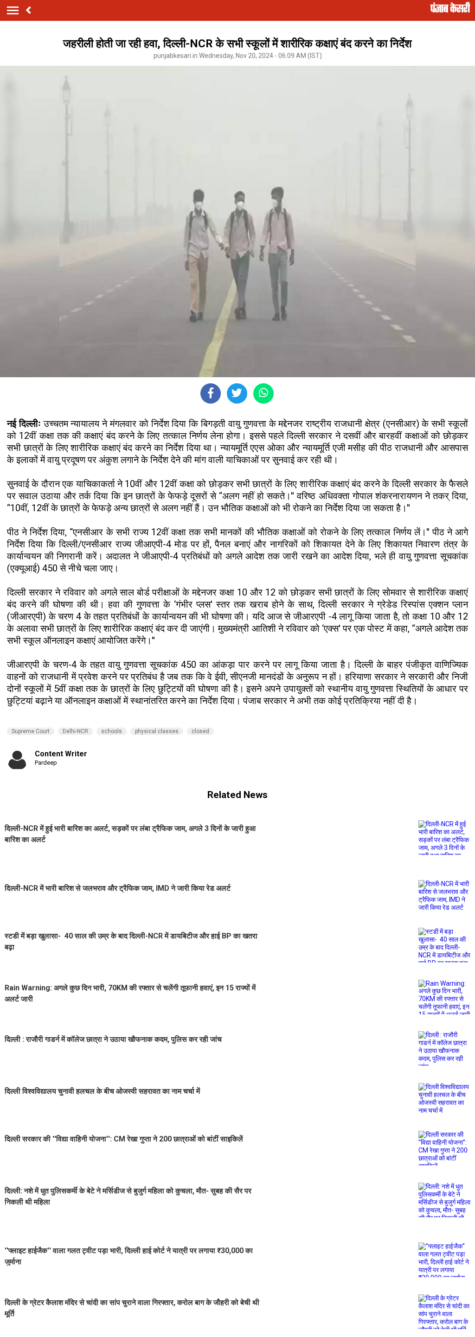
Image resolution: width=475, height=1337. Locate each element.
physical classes (157, 731)
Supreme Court (31, 731)
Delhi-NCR (75, 731)
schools (111, 731)
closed (200, 731)
